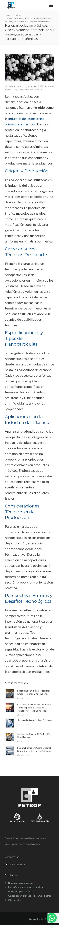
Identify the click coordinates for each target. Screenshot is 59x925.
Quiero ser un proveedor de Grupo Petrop (29, 895)
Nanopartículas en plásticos (31, 89)
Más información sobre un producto (26, 887)
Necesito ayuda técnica (20, 891)
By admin (32, 86)
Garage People (36, 918)
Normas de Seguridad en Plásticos (34, 720)
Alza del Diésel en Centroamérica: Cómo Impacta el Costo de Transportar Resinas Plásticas (34, 707)
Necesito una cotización (20, 882)
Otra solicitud (15, 900)
